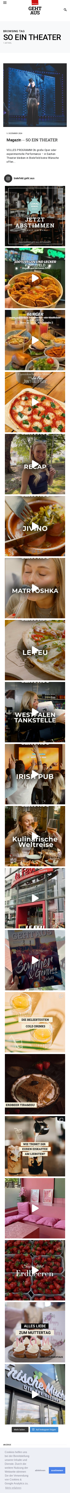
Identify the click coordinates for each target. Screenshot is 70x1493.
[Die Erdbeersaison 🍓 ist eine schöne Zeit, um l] (35, 1270)
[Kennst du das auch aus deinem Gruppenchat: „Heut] (35, 650)
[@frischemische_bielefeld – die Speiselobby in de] (35, 1394)
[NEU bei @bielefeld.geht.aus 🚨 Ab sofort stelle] (35, 836)
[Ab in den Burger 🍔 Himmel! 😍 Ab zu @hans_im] (35, 340)
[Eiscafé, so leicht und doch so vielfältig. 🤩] (35, 1146)
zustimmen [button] (57, 1470)
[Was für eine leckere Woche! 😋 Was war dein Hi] (35, 464)
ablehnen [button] (40, 1470)
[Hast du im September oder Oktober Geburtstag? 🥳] (35, 774)
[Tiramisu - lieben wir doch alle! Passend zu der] (35, 1084)
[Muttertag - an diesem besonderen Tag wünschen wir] (35, 1332)
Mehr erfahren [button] (13, 1487)
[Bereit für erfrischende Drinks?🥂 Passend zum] (35, 1022)
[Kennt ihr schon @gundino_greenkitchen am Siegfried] (35, 1208)
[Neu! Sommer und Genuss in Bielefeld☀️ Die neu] (35, 960)
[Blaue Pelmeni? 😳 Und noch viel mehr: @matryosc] (35, 588)
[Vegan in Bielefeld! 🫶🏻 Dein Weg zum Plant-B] (35, 278)
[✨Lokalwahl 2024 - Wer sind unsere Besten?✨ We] (35, 216)
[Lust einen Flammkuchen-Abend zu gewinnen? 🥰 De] (35, 898)
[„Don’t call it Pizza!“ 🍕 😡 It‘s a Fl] (35, 402)
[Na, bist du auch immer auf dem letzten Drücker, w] (35, 712)
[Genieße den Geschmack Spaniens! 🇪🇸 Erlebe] (35, 526)
